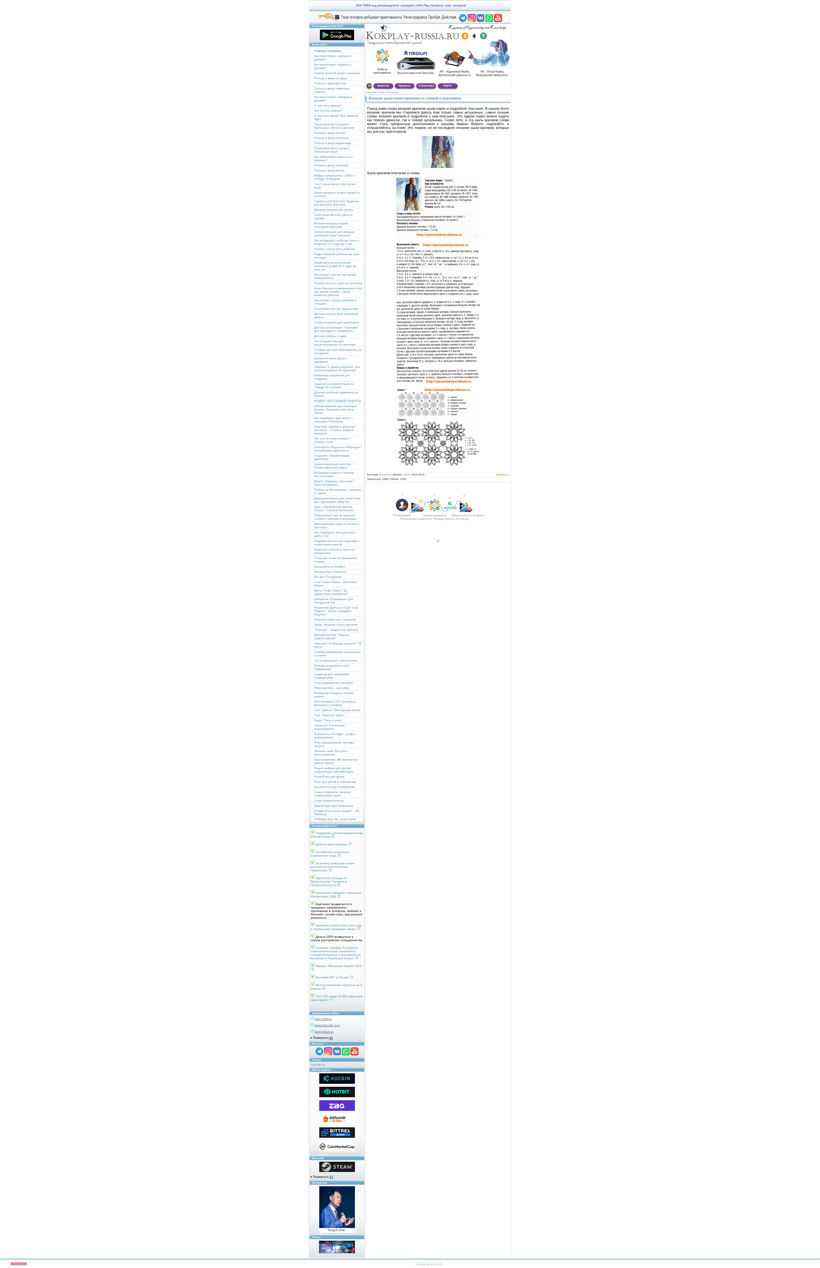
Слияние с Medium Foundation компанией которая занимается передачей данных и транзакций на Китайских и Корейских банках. (336, 953)
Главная (369, 92)
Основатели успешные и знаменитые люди (330, 853)
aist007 (407, 474)
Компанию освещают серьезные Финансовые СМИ (336, 894)
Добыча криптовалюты (332, 844)
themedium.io (324, 1031)
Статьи (380, 92)
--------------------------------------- (337, 1038)
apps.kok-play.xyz (327, 1025)
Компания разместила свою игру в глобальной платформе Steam (336, 927)
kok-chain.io (323, 1019)
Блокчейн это (318, 1064)
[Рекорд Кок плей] (463, 21)
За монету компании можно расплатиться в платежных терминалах (332, 867)
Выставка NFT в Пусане (333, 977)
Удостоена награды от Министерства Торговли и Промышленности (329, 881)
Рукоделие (392, 92)
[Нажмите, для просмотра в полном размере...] (438, 237)
